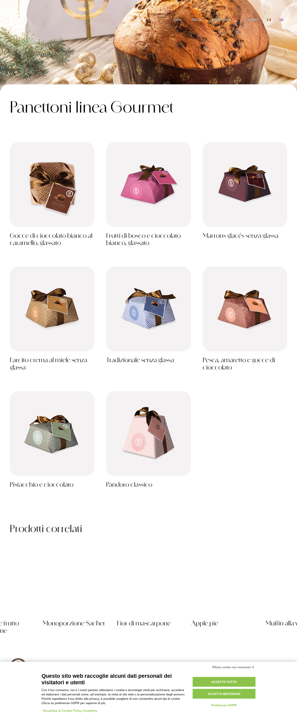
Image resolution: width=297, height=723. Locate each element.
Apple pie (204, 624)
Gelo (177, 19)
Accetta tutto (224, 682)
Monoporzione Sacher (74, 624)
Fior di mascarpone (144, 624)
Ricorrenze (221, 19)
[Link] (52, 196)
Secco (196, 19)
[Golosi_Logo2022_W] (18, 19)
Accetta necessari (224, 694)
